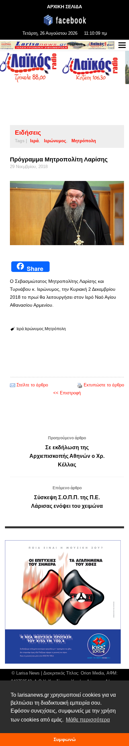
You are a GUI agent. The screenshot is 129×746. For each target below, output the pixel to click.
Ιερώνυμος (55, 140)
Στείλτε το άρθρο (32, 384)
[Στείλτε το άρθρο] (12, 384)
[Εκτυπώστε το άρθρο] (79, 384)
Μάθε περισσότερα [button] (88, 720)
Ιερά (34, 140)
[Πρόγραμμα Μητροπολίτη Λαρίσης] (67, 213)
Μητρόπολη (83, 140)
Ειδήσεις (28, 132)
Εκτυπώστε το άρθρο (104, 384)
